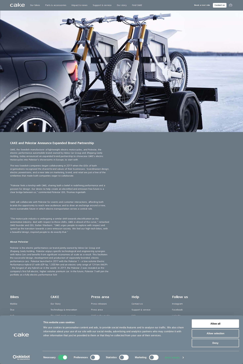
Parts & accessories (55, 5)
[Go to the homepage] (17, 5)
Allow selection (215, 333)
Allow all (215, 323)
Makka (13, 304)
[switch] (95, 357)
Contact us (220, 5)
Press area (96, 309)
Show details (172, 357)
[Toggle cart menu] (230, 5)
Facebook (177, 309)
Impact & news (79, 5)
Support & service (102, 5)
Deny (215, 343)
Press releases (99, 304)
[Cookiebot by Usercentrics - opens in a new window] (21, 357)
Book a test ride (202, 5)
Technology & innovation (64, 309)
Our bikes (35, 5)
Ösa (12, 309)
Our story (122, 5)
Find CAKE (137, 5)
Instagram (177, 304)
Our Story (56, 304)
